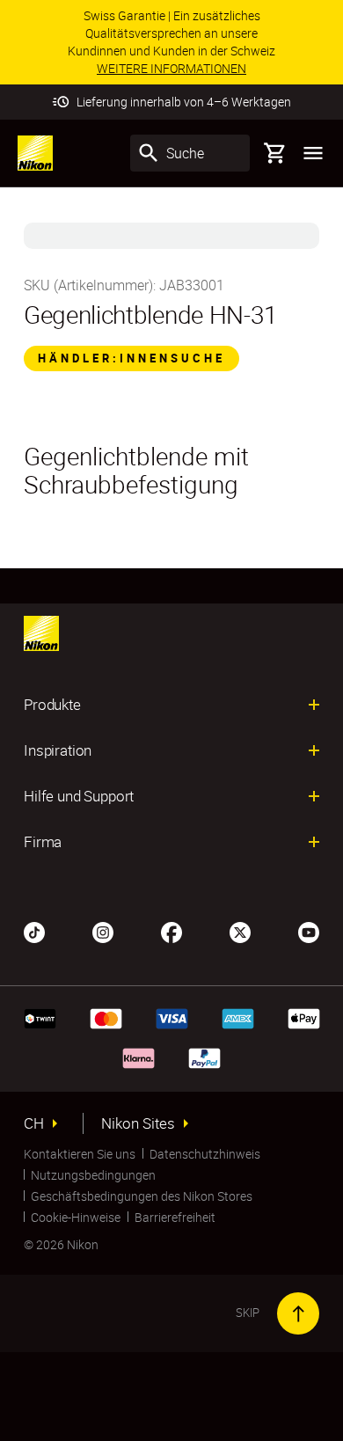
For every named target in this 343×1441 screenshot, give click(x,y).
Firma (43, 842)
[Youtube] (308, 930)
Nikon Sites (138, 1123)
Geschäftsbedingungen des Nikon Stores (141, 1196)
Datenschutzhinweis (205, 1153)
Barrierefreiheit (175, 1217)
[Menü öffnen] (313, 153)
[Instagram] (102, 930)
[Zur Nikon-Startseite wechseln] (35, 153)
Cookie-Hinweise (75, 1217)
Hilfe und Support (79, 796)
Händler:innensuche (131, 358)
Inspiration (57, 750)
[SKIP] (298, 1313)
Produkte (52, 704)
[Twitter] (240, 930)
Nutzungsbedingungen (93, 1175)
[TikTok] (34, 930)
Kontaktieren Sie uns (79, 1153)
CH (34, 1123)
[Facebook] (171, 930)
